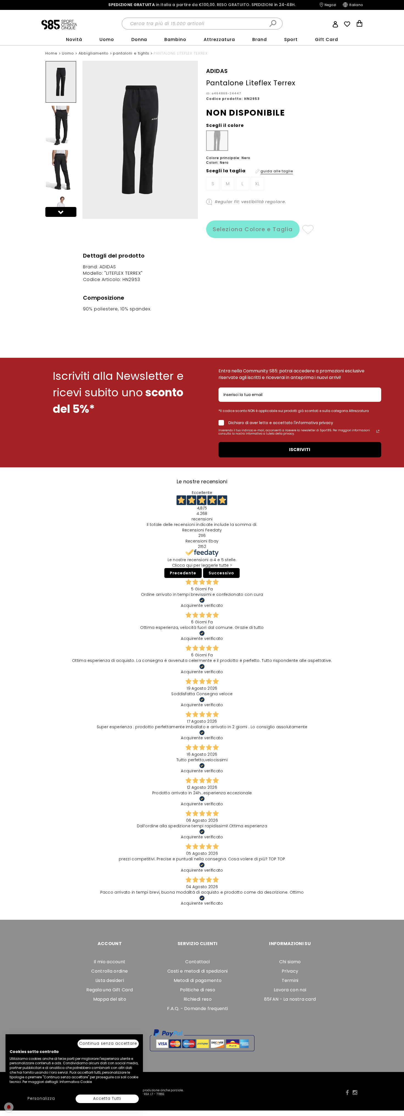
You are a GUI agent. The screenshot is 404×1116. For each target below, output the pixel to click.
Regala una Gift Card (109, 990)
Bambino (175, 39)
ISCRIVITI (299, 449)
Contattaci (197, 962)
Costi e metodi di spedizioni (197, 971)
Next (61, 212)
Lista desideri (109, 980)
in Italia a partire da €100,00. (201, 5)
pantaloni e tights (132, 53)
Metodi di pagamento (198, 980)
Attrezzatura (219, 39)
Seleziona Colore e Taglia (253, 229)
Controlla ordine (109, 971)
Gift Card (326, 39)
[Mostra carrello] (359, 24)
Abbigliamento (94, 53)
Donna (139, 39)
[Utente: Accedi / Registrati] (335, 23)
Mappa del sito (109, 999)
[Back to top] (394, 1086)
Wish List (347, 24)
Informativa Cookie (76, 1081)
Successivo (221, 573)
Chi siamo (290, 962)
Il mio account (109, 962)
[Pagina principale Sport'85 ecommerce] (59, 24)
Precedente (183, 573)
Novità (74, 39)
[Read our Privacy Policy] (378, 431)
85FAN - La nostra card (290, 999)
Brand (259, 39)
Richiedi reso (198, 999)
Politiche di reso (197, 990)
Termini (290, 980)
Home (52, 53)
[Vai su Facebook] (347, 1092)
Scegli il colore (225, 125)
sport (291, 39)
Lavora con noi (290, 990)
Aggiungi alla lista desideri (307, 229)
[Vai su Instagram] (355, 1092)
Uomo (106, 39)
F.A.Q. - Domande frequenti (197, 1008)
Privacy (290, 971)
